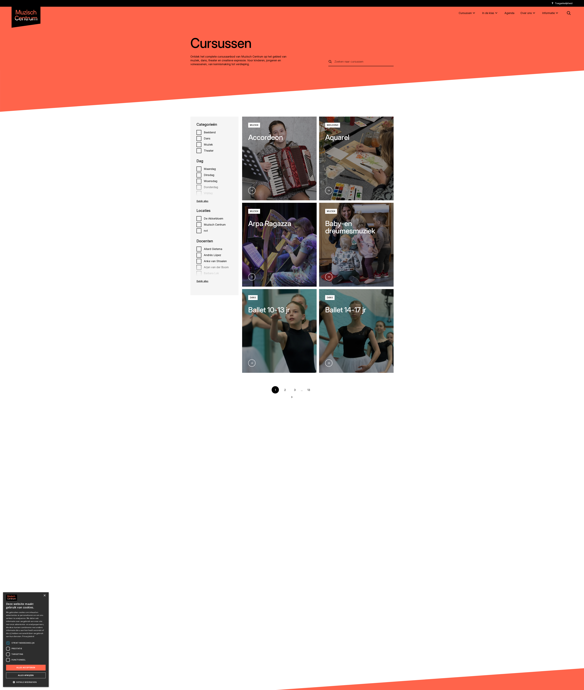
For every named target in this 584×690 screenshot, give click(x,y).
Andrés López (212, 255)
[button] (26, 682)
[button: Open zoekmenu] (568, 13)
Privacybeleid (28, 636)
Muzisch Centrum (215, 224)
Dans (207, 138)
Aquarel (337, 137)
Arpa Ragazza (269, 223)
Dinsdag (209, 175)
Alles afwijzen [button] (26, 675)
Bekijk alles (202, 201)
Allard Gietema (213, 249)
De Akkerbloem (213, 218)
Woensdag (210, 181)
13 (308, 390)
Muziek (208, 144)
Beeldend (210, 132)
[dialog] (26, 639)
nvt (206, 230)
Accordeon (265, 137)
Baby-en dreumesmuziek (350, 227)
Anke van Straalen (215, 261)
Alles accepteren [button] (25, 667)
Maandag (210, 168)
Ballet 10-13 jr (269, 309)
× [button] (44, 595)
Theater (209, 150)
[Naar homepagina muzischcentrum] (26, 14)
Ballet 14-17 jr (345, 309)
